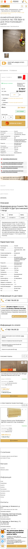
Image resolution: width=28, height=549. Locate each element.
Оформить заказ (4, 469)
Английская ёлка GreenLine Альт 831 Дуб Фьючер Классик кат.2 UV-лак (14, 374)
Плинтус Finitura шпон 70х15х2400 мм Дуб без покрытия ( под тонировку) (13, 421)
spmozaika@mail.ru (5, 532)
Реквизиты (10, 345)
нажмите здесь (10, 543)
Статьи (2, 497)
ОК (16, 546)
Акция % (5, 6)
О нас (1, 481)
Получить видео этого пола (16, 63)
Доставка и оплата (5, 491)
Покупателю (3, 489)
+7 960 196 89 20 (12, 300)
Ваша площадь (5, 94)
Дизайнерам (3, 483)
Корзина (2, 467)
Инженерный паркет (5, 26)
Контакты (2, 493)
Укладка (2, 487)
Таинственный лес (14, 26)
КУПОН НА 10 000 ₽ (15, 123)
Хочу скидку (20, 111)
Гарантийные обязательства (10, 159)
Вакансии (2, 495)
